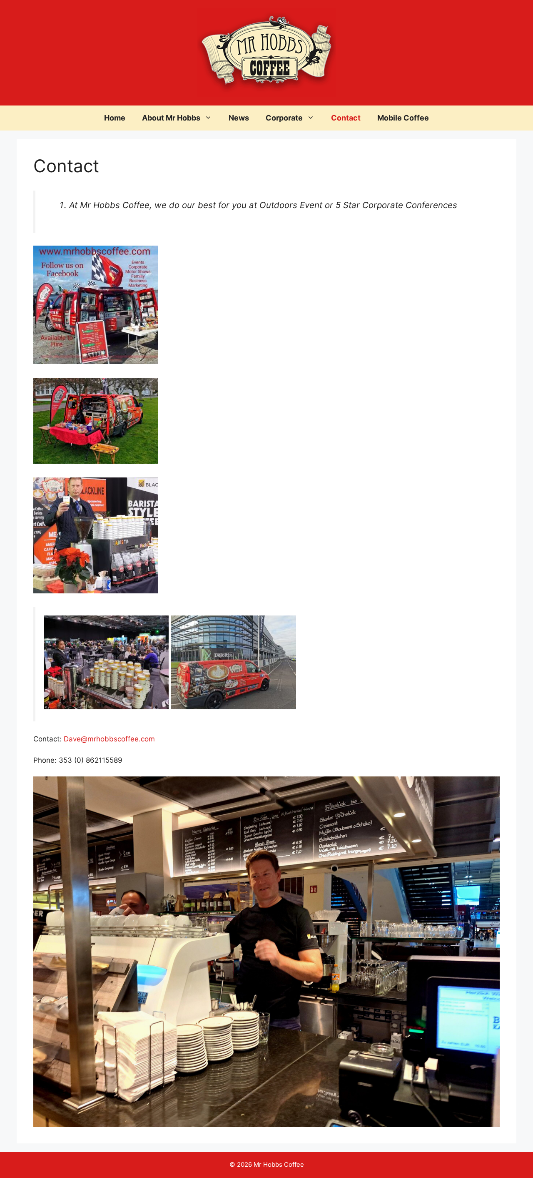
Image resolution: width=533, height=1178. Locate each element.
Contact (346, 117)
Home (114, 117)
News (239, 117)
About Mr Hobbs (171, 117)
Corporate (284, 117)
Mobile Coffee (403, 117)
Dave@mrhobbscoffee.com (109, 739)
